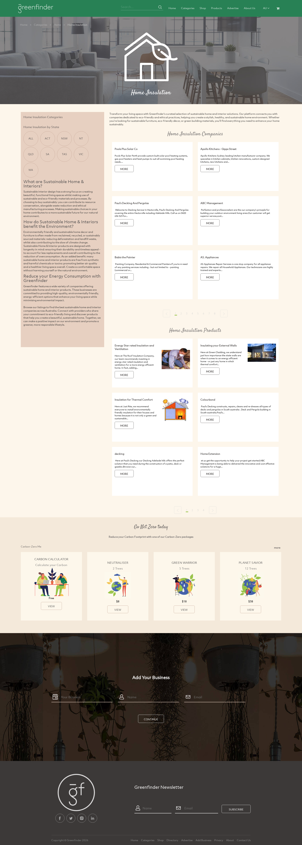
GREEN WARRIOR (184, 563)
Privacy (219, 840)
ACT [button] (47, 138)
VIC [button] (81, 154)
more (277, 547)
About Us (249, 8)
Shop (203, 8)
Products (216, 8)
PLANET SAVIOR (251, 563)
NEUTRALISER (117, 563)
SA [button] (47, 154)
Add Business (204, 840)
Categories (187, 8)
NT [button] (81, 138)
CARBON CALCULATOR (51, 559)
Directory (173, 840)
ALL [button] (30, 138)
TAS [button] (64, 154)
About (230, 840)
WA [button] (30, 170)
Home (172, 8)
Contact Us (244, 840)
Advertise (233, 8)
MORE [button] (124, 169)
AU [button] (265, 8)
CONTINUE (151, 719)
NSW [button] (64, 138)
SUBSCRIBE (236, 809)
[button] (166, 313)
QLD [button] (31, 154)
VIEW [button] (51, 606)
